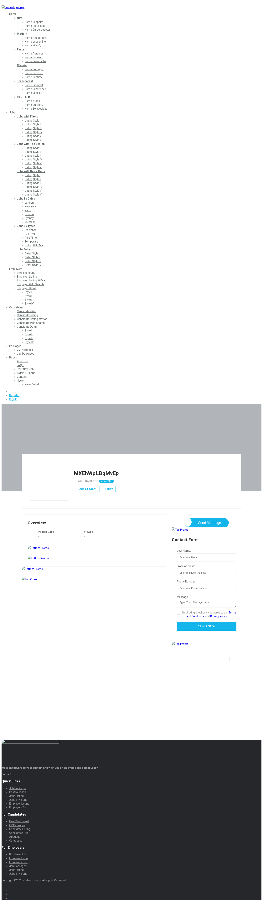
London (29, 202)
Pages (13, 357)
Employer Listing (27, 276)
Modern (22, 33)
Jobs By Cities (26, 198)
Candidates (16, 307)
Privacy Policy (218, 616)
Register (14, 395)
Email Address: (186, 566)
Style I (28, 292)
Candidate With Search (31, 322)
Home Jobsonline (35, 41)
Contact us (15, 840)
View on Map (106, 481)
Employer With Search (30, 284)
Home (13, 13)
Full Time (30, 233)
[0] (10, 391)
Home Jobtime (34, 77)
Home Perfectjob (35, 25)
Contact (22, 376)
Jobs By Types (26, 225)
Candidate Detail (27, 326)
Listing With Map (34, 245)
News (20, 380)
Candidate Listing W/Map (32, 319)
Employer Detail (26, 288)
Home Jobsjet (33, 92)
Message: (182, 596)
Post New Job (25, 369)
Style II (29, 295)
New (19, 17)
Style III (29, 299)
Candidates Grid (26, 311)
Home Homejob (34, 69)
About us (22, 361)
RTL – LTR (23, 96)
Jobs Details (25, 249)
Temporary (31, 241)
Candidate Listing (27, 315)
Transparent (25, 81)
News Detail (32, 384)
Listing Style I (32, 120)
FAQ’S (20, 365)
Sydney (29, 218)
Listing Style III (33, 128)
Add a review (87, 488)
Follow (108, 488)
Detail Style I (32, 253)
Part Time (31, 237)
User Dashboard (19, 821)
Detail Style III (33, 261)
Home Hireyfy (33, 45)
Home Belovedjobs (36, 108)
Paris (28, 210)
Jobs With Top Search (31, 143)
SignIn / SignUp (26, 372)
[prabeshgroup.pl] (13, 7)
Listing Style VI (33, 139)
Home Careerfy (34, 104)
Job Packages (25, 353)
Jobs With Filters (27, 116)
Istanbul (29, 214)
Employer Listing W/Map (31, 280)
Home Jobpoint (34, 21)
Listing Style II (33, 124)
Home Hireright (34, 85)
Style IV (29, 303)
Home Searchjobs (35, 61)
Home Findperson (35, 37)
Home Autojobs (34, 53)
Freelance (31, 230)
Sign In (13, 399)
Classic (22, 65)
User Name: (184, 550)
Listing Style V (33, 136)
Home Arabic (32, 100)
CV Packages (25, 349)
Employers (15, 268)
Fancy (20, 49)
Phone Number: (186, 581)
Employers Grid (26, 272)
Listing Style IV (33, 132)
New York (30, 206)
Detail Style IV (33, 265)
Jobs (12, 112)
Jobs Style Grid (18, 799)
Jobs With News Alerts (31, 171)
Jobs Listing (16, 795)
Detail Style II (32, 257)
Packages (15, 345)
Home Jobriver (34, 57)
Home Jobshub (34, 73)
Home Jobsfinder (35, 89)
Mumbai (30, 221)
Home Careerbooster (37, 29)
